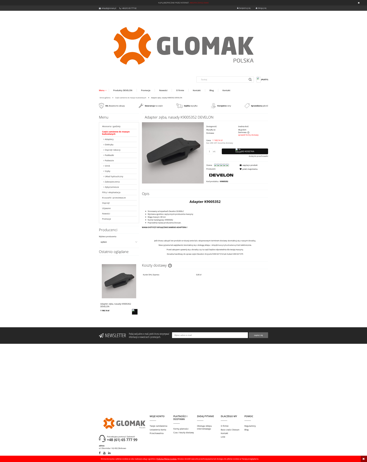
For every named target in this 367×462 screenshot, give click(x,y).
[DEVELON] (221, 175)
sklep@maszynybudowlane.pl (224, 245)
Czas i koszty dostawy (183, 432)
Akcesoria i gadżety (111, 126)
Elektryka (109, 144)
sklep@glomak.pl (108, 8)
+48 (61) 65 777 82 (129, 8)
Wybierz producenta (107, 236)
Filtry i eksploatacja (111, 192)
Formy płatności (181, 428)
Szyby (107, 171)
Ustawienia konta (158, 429)
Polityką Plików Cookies (167, 459)
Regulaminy (250, 426)
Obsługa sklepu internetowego (204, 427)
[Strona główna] (183, 45)
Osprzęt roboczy (112, 149)
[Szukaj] (250, 79)
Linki (223, 436)
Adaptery (109, 139)
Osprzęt (106, 203)
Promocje (106, 219)
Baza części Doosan (230, 429)
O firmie (225, 426)
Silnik (107, 165)
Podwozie (109, 160)
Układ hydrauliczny (114, 176)
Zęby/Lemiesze (112, 187)
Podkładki (109, 155)
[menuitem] (104, 90)
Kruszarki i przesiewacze (114, 197)
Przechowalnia (157, 433)
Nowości (106, 213)
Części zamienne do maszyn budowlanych (116, 132)
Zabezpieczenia (112, 181)
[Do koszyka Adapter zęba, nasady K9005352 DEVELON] (135, 312)
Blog (246, 429)
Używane (106, 208)
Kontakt (224, 433)
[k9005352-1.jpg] (173, 152)
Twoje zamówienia (158, 426)
